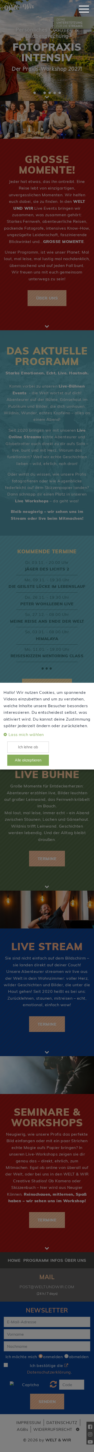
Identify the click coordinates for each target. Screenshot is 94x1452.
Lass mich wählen (26, 734)
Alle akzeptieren (28, 760)
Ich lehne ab (28, 747)
